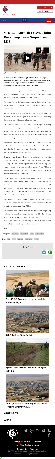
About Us (34, 449)
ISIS (14, 239)
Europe (22, 441)
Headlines (15, 233)
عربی (47, 11)
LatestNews (11, 412)
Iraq (32, 233)
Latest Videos (40, 233)
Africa (29, 441)
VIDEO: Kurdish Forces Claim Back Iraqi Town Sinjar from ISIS (27, 37)
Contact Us (22, 449)
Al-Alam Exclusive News (27, 445)
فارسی (40, 11)
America (37, 441)
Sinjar (36, 239)
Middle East (24, 233)
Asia (16, 441)
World (7, 419)
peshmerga (28, 239)
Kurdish (20, 239)
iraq (8, 239)
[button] (27, 58)
